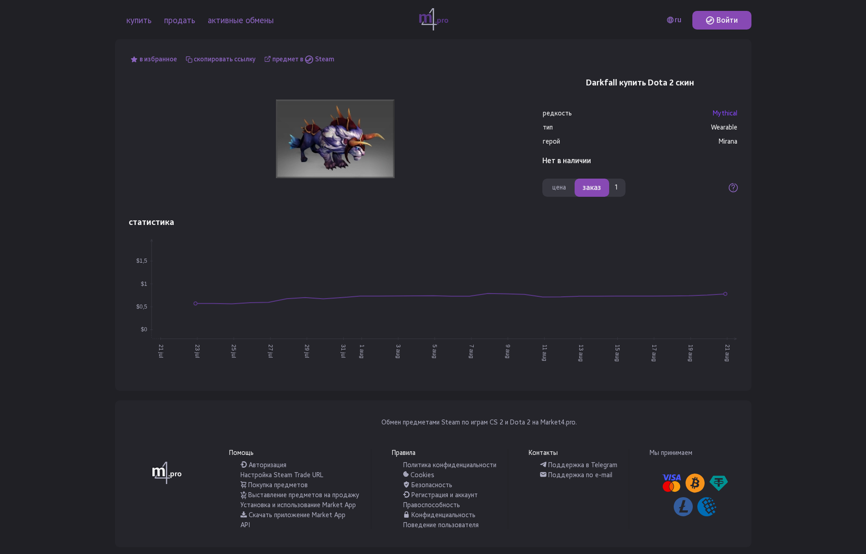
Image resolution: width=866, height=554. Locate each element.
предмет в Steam (303, 59)
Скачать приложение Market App (296, 515)
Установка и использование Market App (298, 505)
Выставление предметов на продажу (302, 495)
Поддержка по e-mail (579, 475)
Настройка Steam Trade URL (281, 475)
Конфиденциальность (443, 515)
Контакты (543, 453)
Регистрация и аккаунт (444, 495)
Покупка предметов (277, 485)
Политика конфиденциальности (449, 465)
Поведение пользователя (441, 525)
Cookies (421, 475)
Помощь (241, 453)
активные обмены (241, 20)
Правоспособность (431, 505)
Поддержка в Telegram (581, 465)
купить (138, 20)
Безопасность (431, 485)
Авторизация (266, 465)
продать (179, 20)
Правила (403, 453)
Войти (726, 20)
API (245, 525)
